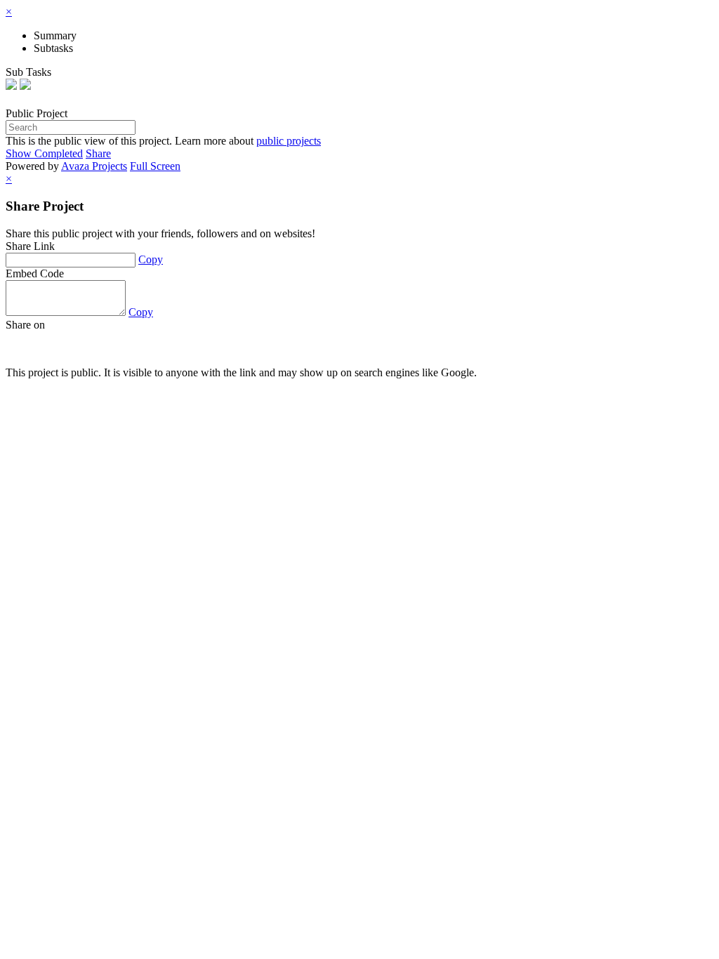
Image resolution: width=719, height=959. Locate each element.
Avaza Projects (94, 166)
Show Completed (44, 153)
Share (98, 153)
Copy (150, 259)
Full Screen (155, 166)
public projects (288, 141)
